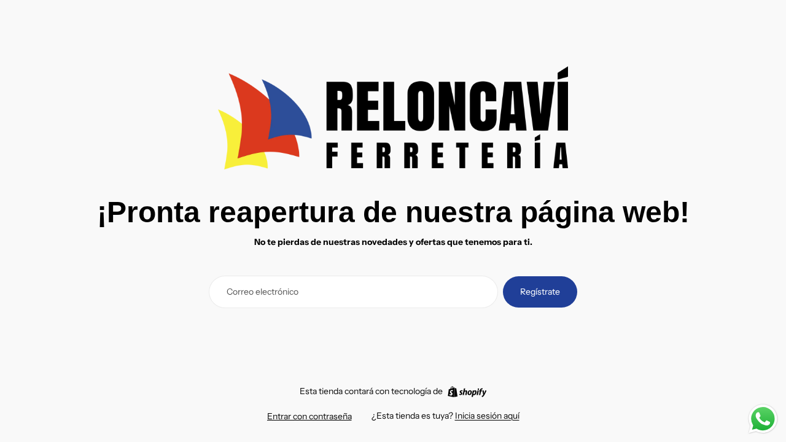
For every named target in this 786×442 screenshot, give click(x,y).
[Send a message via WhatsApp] (763, 419)
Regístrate (540, 291)
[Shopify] (467, 391)
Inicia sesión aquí (487, 415)
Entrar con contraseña (309, 416)
